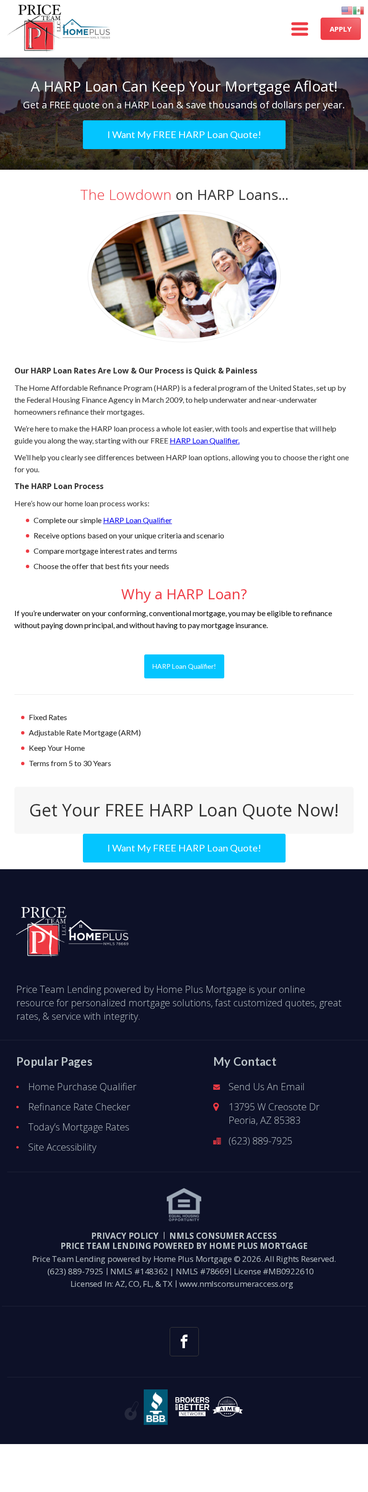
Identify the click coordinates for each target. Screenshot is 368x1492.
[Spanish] (358, 10)
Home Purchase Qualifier (82, 1086)
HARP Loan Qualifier (137, 520)
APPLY (341, 29)
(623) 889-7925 (260, 1140)
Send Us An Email (267, 1086)
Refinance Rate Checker (79, 1106)
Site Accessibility (62, 1147)
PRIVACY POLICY (125, 1236)
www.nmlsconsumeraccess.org (236, 1283)
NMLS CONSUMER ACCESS (223, 1236)
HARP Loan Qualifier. (205, 440)
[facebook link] (184, 1341)
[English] (347, 10)
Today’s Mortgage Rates (78, 1126)
